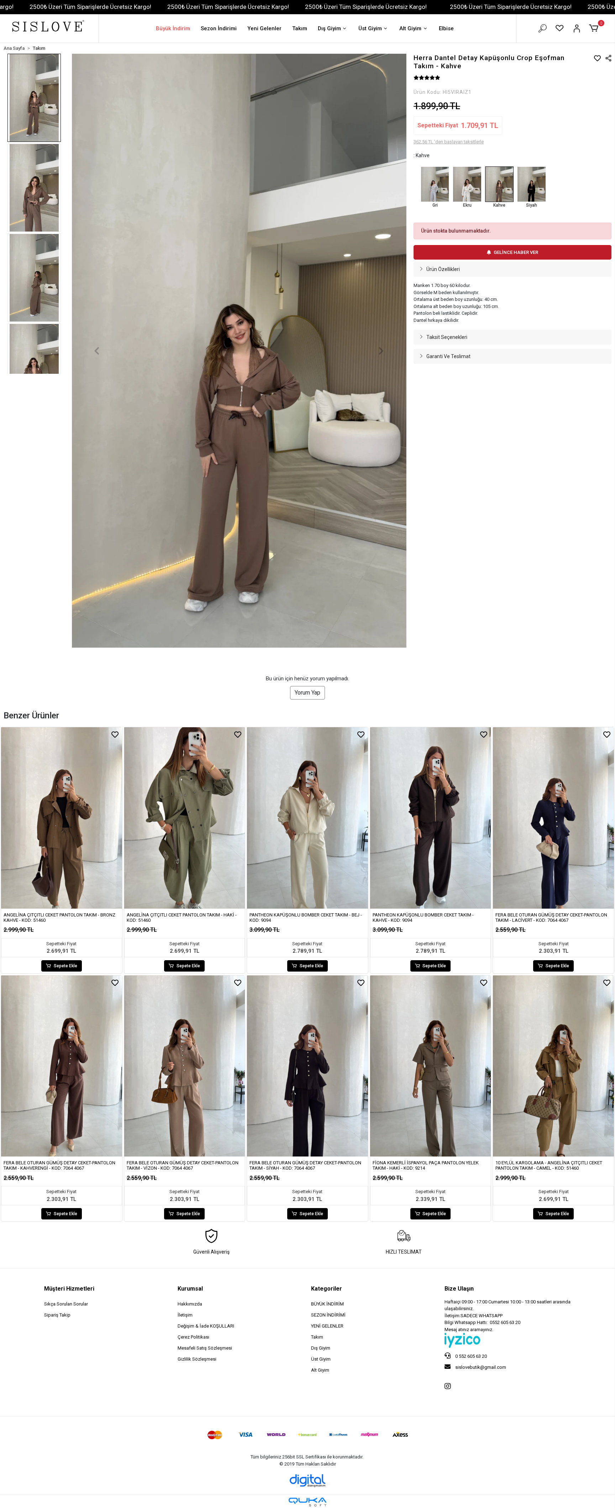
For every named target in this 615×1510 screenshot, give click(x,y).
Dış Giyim (329, 28)
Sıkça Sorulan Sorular (66, 1304)
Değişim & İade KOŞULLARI (206, 1326)
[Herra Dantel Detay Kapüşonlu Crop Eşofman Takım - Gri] (435, 184)
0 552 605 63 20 (470, 1356)
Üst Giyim (370, 28)
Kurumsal (190, 1288)
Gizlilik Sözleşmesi (197, 1359)
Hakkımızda (190, 1304)
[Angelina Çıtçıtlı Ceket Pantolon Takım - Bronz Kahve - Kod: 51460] (61, 817)
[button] (595, 28)
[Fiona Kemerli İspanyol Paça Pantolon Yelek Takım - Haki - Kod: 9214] (430, 1066)
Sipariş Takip (57, 1315)
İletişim (185, 1315)
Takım (299, 28)
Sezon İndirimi (219, 28)
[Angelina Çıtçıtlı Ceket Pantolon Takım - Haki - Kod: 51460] (184, 817)
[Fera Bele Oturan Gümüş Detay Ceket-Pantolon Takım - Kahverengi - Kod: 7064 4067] (61, 1066)
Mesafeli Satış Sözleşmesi (205, 1348)
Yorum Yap (307, 692)
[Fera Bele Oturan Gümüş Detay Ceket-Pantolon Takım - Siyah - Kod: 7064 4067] (307, 1066)
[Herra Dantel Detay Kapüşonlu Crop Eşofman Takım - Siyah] (531, 184)
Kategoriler (326, 1288)
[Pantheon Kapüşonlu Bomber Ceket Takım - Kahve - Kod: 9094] (430, 817)
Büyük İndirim (173, 28)
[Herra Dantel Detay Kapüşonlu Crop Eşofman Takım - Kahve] (499, 184)
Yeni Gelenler (264, 28)
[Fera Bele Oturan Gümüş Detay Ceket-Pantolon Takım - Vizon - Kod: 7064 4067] (184, 1066)
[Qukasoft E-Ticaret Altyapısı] (307, 1502)
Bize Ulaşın (459, 1288)
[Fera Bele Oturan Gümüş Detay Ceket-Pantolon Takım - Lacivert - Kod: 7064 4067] (553, 817)
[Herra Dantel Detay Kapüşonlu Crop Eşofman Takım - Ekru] (467, 184)
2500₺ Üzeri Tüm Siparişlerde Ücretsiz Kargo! (90, 6)
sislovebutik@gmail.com (480, 1367)
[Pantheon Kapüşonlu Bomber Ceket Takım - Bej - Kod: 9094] (307, 817)
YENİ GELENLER (327, 1326)
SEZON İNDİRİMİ (328, 1315)
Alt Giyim (410, 28)
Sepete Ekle (65, 965)
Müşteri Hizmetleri (69, 1288)
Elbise (446, 28)
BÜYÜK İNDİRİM (327, 1304)
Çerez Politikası (193, 1337)
